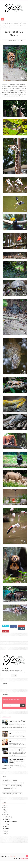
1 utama (13, 783)
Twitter (6, 625)
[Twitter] (15, 675)
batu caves (14, 791)
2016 (4, 807)
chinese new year (7, 793)
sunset (19, 785)
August (7, 819)
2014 (4, 809)
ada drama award (7, 780)
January (7, 828)
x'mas (15, 788)
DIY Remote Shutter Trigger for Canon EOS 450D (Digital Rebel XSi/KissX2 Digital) (17, 721)
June (6, 824)
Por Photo (13, 856)
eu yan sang (20, 783)
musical (13, 785)
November (7, 816)
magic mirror (6, 785)
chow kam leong (17, 793)
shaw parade (6, 783)
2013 (4, 811)
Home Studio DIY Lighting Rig (16, 749)
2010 (4, 830)
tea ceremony (6, 791)
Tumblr (22, 628)
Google (22, 625)
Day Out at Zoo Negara (11, 821)
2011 (4, 814)
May (6, 826)
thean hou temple (7, 788)
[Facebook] (12, 675)
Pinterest (7, 631)
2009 (4, 832)
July (6, 823)
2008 (4, 833)
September (8, 818)
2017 (4, 805)
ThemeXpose (24, 858)
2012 (4, 812)
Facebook (15, 626)
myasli (15, 780)
